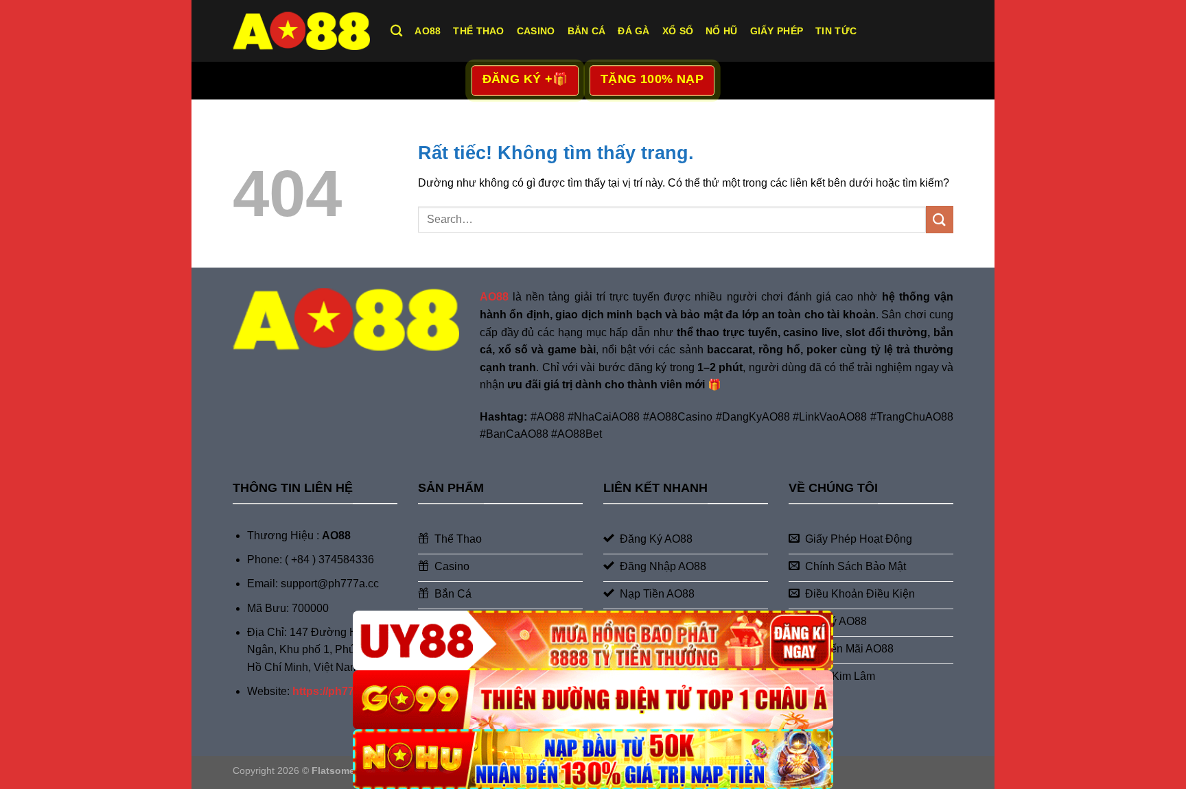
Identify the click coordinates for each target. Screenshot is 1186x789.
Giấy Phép (777, 30)
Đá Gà (633, 30)
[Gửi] (939, 219)
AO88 (428, 30)
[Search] (396, 31)
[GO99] (593, 700)
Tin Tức (836, 30)
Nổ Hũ (721, 30)
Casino (536, 30)
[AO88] (301, 30)
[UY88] (593, 640)
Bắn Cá (587, 30)
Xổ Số (677, 30)
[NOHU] (593, 759)
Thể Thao (478, 30)
